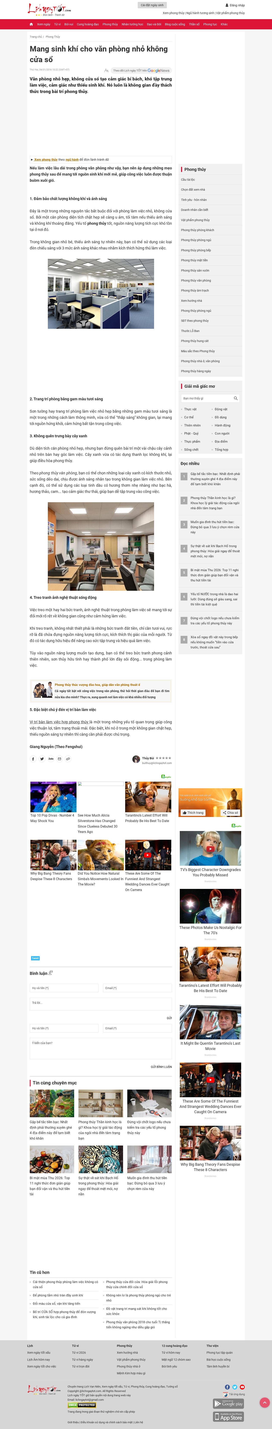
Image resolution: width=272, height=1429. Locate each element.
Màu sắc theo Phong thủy (198, 351)
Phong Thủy (53, 36)
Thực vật (190, 409)
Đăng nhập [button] (237, 5)
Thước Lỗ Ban (190, 331)
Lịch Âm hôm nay (38, 1359)
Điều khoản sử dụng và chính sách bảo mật (107, 1422)
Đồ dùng (221, 417)
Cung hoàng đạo (88, 24)
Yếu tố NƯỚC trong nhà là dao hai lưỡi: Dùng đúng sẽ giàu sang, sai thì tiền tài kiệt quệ (214, 599)
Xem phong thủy (173, 13)
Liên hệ (138, 1422)
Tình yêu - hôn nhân (194, 200)
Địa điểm (221, 441)
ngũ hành (72, 160)
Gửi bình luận (161, 1067)
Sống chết (191, 450)
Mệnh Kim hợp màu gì (131, 1373)
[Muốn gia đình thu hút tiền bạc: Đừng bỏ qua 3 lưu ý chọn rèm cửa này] (149, 1159)
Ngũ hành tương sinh (200, 13)
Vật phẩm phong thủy (230, 13)
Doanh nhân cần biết (194, 210)
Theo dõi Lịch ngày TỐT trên (130, 70)
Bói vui (68, 24)
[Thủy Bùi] (136, 759)
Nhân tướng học (132, 24)
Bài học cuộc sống (219, 1359)
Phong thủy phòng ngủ (196, 240)
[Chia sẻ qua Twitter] (42, 759)
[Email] (59, 759)
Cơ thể (189, 417)
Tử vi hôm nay (171, 1352)
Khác (224, 24)
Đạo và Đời (154, 24)
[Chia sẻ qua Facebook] (33, 759)
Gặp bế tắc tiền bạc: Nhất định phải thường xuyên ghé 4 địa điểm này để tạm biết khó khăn (215, 479)
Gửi (169, 1018)
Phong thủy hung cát (195, 341)
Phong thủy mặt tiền (194, 260)
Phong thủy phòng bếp (196, 250)
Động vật (221, 409)
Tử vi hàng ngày (82, 1359)
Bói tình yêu (169, 1366)
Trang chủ (36, 36)
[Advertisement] (92, 122)
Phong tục (210, 24)
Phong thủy (110, 24)
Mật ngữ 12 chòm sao (176, 1359)
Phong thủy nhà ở (128, 1366)
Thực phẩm (192, 441)
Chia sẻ (232, 813)
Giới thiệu (73, 1422)
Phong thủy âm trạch (195, 290)
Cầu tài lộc (188, 179)
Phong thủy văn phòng (196, 280)
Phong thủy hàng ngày (196, 371)
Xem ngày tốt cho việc (41, 1366)
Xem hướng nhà (191, 300)
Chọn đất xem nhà (193, 189)
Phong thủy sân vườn (195, 270)
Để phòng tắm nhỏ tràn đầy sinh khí (58, 1295)
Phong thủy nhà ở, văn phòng (200, 361)
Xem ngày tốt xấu (38, 1352)
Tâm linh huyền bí (218, 1366)
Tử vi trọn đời (80, 1366)
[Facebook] (226, 1388)
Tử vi (57, 24)
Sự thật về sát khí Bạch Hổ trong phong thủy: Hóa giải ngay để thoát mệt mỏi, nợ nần (215, 551)
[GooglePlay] (228, 1408)
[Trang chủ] (31, 24)
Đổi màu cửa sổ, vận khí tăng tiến (56, 1304)
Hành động (222, 425)
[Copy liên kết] (68, 759)
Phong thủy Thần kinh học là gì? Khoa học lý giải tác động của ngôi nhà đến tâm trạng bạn (215, 503)
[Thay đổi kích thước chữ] (106, 70)
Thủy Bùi (148, 758)
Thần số (194, 24)
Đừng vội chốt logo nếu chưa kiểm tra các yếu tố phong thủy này (149, 1127)
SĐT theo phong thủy (195, 320)
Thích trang (195, 813)
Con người (222, 433)
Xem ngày (43, 24)
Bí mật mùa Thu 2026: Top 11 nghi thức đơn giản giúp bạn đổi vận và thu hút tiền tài (215, 575)
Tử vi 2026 (79, 1352)
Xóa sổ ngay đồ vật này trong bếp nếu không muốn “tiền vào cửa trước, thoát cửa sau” (214, 642)
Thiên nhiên (192, 425)
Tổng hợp (221, 450)
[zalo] (51, 759)
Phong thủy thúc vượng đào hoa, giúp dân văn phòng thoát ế (97, 685)
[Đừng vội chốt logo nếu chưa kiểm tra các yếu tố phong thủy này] (149, 1103)
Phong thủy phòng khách (197, 230)
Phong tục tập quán (220, 1352)
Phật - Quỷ (191, 433)
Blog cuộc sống (175, 24)
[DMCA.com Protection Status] (82, 1407)
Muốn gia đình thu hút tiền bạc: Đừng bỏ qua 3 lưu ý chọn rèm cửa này (147, 1183)
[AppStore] (228, 1421)
